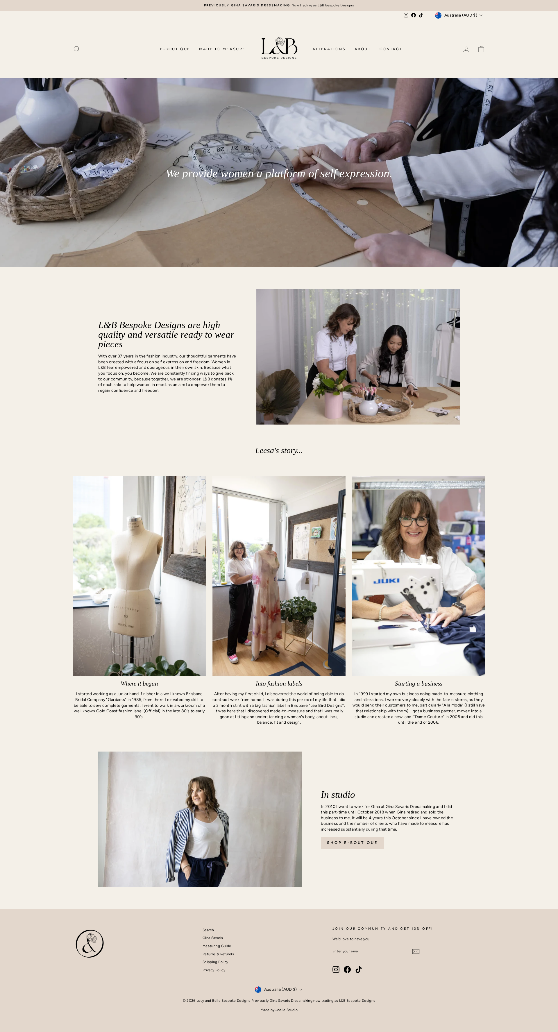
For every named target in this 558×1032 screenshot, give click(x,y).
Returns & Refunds (218, 954)
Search (208, 930)
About (363, 49)
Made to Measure (222, 49)
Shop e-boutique (352, 842)
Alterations (329, 49)
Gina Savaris (213, 938)
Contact (391, 49)
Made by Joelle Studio (279, 1010)
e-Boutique (175, 49)
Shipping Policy (215, 962)
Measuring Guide (217, 946)
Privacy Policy (214, 970)
